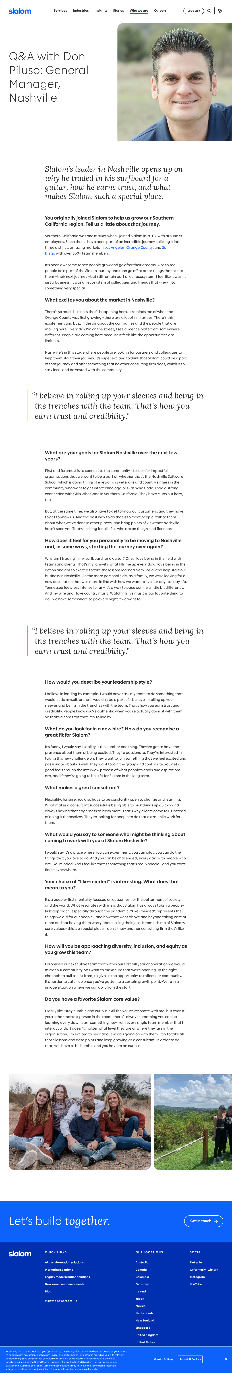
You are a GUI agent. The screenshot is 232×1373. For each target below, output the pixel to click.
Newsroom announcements (64, 1284)
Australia (142, 1262)
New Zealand (145, 1320)
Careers (160, 10)
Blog (48, 1291)
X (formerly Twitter (203, 1270)
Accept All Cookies (190, 1359)
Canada (141, 1270)
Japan (140, 1299)
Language (219, 11)
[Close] (226, 1359)
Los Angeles (114, 247)
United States (145, 1342)
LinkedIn (196, 1262)
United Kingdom (147, 1335)
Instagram (197, 1277)
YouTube (196, 1284)
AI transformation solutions (64, 1262)
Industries (81, 10)
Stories (118, 10)
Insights (101, 10)
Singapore (143, 1328)
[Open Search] (209, 11)
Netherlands (144, 1313)
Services (60, 10)
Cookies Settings (163, 1359)
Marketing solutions (59, 1270)
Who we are (139, 10)
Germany (142, 1284)
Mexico (141, 1306)
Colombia (142, 1277)
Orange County (139, 247)
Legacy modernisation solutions (67, 1277)
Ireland (141, 1291)
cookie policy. (91, 1369)
